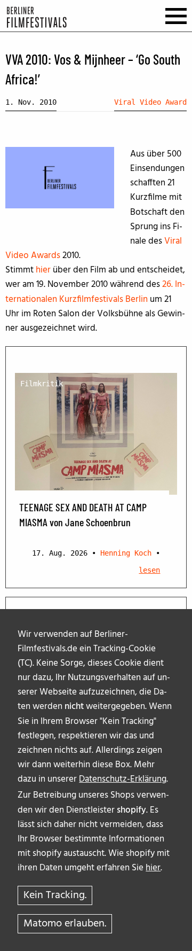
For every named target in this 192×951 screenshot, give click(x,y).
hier (153, 868)
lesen (149, 570)
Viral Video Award (150, 102)
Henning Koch (125, 553)
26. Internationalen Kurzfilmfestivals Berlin (95, 291)
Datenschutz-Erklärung (122, 779)
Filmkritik (41, 383)
